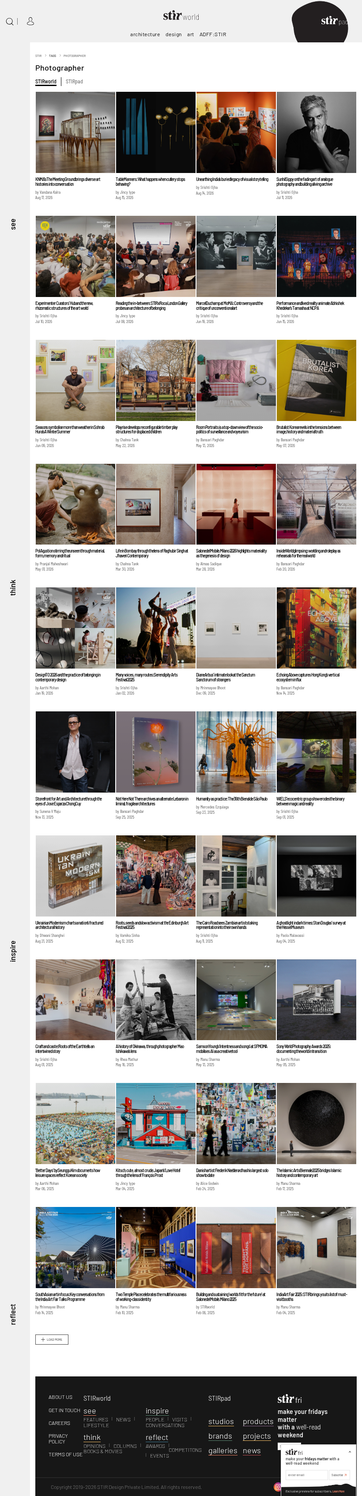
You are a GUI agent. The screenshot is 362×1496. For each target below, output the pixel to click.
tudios (221, 1421)
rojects (257, 1435)
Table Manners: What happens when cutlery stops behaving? (150, 181)
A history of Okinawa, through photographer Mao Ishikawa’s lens (149, 1048)
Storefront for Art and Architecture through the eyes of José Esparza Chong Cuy (68, 801)
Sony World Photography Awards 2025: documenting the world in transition (303, 1048)
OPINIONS (94, 1446)
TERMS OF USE (66, 1454)
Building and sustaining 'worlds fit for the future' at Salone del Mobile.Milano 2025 (230, 1296)
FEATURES (95, 1419)
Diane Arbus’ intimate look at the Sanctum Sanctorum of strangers (225, 677)
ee (89, 1410)
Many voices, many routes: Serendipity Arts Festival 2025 (146, 677)
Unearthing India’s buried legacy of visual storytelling (232, 179)
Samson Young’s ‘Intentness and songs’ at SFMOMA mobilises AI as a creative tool (231, 1048)
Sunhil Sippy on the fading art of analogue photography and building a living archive (304, 181)
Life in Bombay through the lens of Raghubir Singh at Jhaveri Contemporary (152, 553)
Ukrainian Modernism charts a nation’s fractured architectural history (69, 925)
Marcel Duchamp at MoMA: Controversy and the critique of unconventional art (229, 305)
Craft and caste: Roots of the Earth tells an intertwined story (64, 1048)
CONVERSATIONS (165, 1425)
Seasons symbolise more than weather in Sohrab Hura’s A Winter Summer (69, 429)
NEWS (123, 1419)
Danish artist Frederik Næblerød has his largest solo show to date (232, 1172)
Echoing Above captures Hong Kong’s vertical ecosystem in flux (307, 677)
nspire (157, 1410)
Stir (38, 55)
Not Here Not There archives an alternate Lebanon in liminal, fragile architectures (152, 801)
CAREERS (59, 1423)
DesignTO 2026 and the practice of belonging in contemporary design (67, 677)
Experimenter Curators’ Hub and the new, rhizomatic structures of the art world (64, 305)
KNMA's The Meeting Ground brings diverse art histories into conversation (67, 181)
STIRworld (46, 81)
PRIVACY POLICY (58, 1438)
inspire (12, 951)
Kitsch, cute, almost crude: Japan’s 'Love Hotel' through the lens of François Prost (148, 1172)
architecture (145, 34)
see (12, 224)
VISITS (179, 1419)
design (174, 34)
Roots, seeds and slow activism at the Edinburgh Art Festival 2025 (152, 925)
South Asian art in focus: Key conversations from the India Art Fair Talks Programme (69, 1296)
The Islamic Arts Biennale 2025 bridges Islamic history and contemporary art (308, 1172)
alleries (223, 1450)
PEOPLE (155, 1419)
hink (92, 1437)
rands (220, 1435)
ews (252, 1450)
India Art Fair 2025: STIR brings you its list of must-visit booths (311, 1296)
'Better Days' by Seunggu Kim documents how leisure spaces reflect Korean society (67, 1172)
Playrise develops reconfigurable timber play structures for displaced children (146, 429)
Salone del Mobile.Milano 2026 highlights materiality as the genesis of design (231, 553)
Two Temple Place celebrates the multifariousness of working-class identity (151, 1296)
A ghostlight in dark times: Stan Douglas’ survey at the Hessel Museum (311, 925)
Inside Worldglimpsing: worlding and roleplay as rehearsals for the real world (308, 553)
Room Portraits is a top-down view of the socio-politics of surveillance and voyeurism (229, 429)
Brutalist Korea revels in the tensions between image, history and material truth (308, 429)
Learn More (338, 1491)
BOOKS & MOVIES (102, 1451)
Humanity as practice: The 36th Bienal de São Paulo (231, 798)
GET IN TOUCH (64, 1410)
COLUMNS (125, 1446)
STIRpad (74, 81)
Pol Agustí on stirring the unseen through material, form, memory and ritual (70, 553)
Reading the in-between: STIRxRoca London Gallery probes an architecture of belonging (151, 305)
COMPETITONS (185, 1450)
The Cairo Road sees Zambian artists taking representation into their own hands (226, 925)
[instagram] (278, 1486)
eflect (157, 1437)
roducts (258, 1421)
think (12, 587)
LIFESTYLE (96, 1425)
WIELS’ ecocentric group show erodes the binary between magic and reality (310, 801)
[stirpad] (339, 21)
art (190, 34)
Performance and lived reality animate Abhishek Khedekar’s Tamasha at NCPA (309, 305)
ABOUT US (60, 1397)
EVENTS (159, 1455)
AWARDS (155, 1446)
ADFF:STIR (213, 34)
